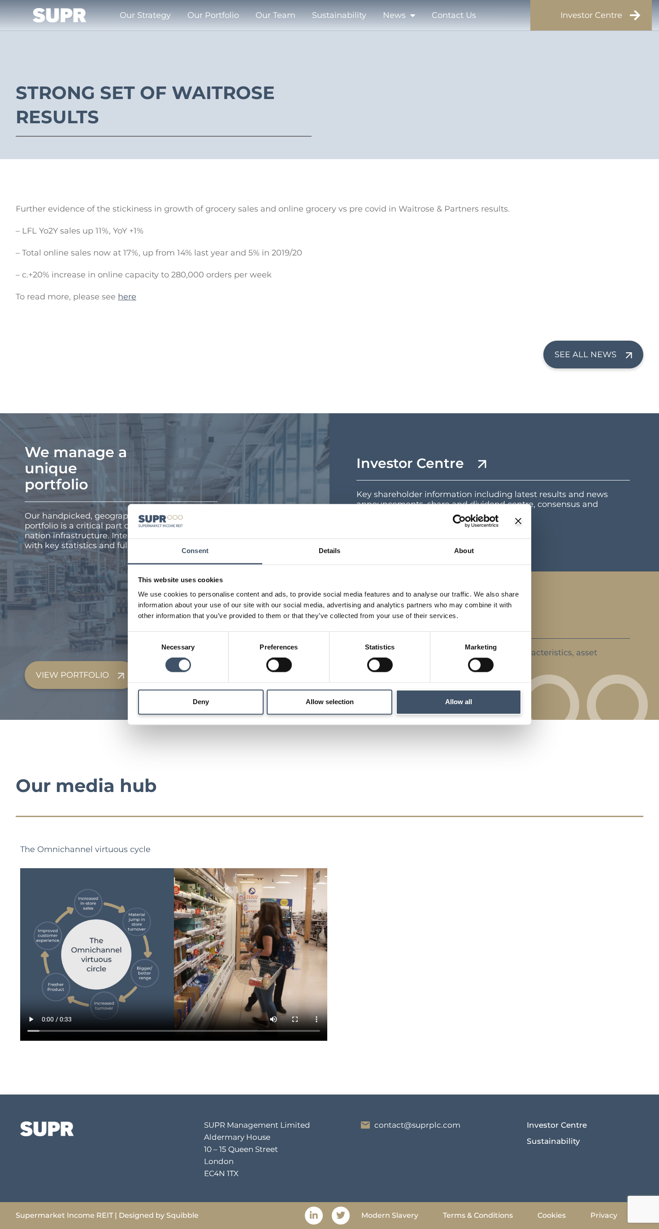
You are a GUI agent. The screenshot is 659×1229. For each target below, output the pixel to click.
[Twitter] (341, 1216)
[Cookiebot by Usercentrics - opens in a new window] (459, 521)
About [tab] (464, 550)
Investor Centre (591, 15)
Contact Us (454, 15)
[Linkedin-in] (314, 1216)
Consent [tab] (195, 550)
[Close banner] (518, 521)
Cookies (552, 1215)
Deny (201, 701)
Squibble (182, 1215)
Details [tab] (330, 550)
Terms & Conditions (478, 1215)
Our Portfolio (213, 15)
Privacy (603, 1215)
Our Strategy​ (145, 15)
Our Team (275, 15)
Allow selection (330, 701)
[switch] (279, 665)
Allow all (458, 701)
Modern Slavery (389, 1215)
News (394, 15)
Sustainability (339, 15)
